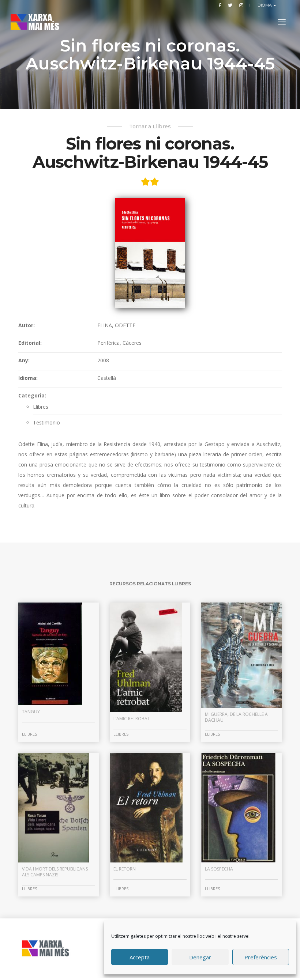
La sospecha (219, 869)
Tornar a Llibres (150, 126)
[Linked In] (239, 5)
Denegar (200, 957)
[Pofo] (40, 22)
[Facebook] (220, 5)
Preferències (260, 957)
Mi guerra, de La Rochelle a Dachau (236, 717)
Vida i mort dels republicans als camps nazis (55, 872)
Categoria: (32, 395)
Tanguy (31, 712)
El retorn (124, 869)
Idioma (265, 5)
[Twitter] (230, 5)
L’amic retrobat (131, 718)
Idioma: (28, 377)
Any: (24, 360)
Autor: (26, 325)
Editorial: (30, 342)
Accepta (140, 957)
